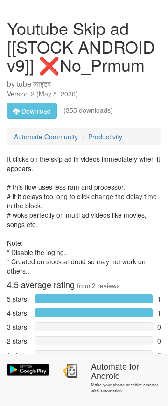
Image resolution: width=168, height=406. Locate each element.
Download (35, 111)
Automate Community (46, 136)
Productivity (105, 136)
